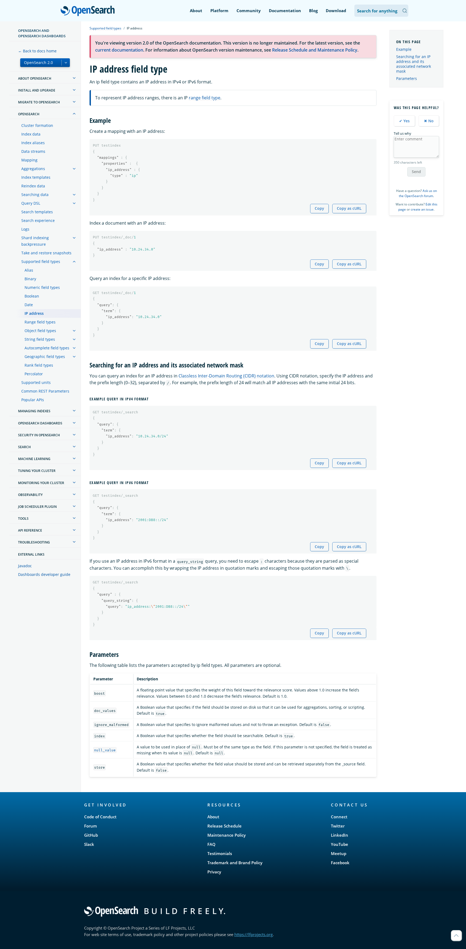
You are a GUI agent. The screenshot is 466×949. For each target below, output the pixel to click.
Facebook (340, 862)
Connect (339, 816)
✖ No (429, 120)
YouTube (339, 844)
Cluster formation (37, 125)
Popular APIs (32, 399)
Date (29, 304)
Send (416, 171)
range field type (204, 98)
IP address (34, 313)
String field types (40, 339)
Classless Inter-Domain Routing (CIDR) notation (226, 376)
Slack (89, 844)
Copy (319, 208)
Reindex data (33, 185)
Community (249, 10)
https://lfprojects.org (253, 934)
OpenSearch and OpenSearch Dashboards (42, 33)
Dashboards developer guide (44, 574)
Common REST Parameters (45, 391)
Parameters (406, 78)
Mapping (29, 160)
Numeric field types (42, 287)
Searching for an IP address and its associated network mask (413, 64)
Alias (29, 270)
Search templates (37, 211)
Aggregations (33, 168)
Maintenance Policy (226, 835)
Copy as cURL (349, 208)
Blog (313, 10)
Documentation (285, 10)
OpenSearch (89, 11)
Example (404, 49)
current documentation (119, 50)
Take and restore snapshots (46, 252)
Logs (25, 229)
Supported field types (40, 261)
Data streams (33, 151)
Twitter (338, 826)
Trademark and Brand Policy (234, 862)
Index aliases (33, 142)
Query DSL (30, 203)
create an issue (422, 209)
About (196, 10)
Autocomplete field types (47, 347)
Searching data (35, 194)
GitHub (91, 835)
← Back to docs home (37, 50)
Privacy (214, 871)
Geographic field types (45, 356)
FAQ (211, 844)
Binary (30, 278)
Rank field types (39, 365)
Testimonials (219, 853)
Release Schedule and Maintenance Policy (314, 50)
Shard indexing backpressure (35, 241)
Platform (219, 10)
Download (336, 10)
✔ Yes (404, 120)
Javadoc (25, 565)
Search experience (38, 220)
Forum (90, 826)
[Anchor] (114, 120)
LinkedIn (339, 835)
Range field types (40, 322)
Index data (30, 134)
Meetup (338, 853)
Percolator (34, 373)
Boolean (32, 296)
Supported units (36, 382)
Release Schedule (224, 826)
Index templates (35, 177)
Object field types (40, 330)
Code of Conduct (100, 816)
